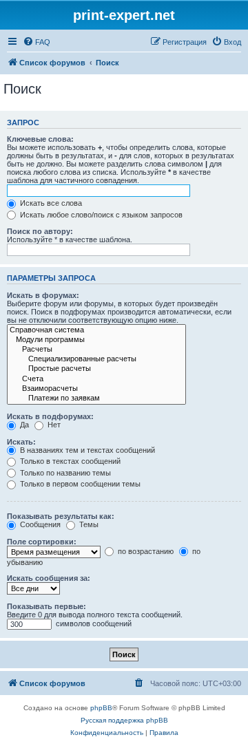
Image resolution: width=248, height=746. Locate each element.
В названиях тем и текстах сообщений (86, 450)
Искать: (21, 442)
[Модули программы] (96, 340)
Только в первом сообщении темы (79, 484)
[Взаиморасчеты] (96, 389)
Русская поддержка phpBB (124, 720)
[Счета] (96, 379)
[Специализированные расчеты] (96, 359)
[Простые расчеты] (96, 369)
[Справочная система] (96, 330)
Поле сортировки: (41, 541)
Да (23, 424)
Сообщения (39, 524)
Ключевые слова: (40, 139)
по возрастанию (145, 551)
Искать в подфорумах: (50, 416)
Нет (53, 424)
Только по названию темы (64, 473)
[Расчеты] (96, 349)
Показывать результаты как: (60, 516)
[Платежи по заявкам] (96, 398)
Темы (88, 524)
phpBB (101, 708)
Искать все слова (50, 203)
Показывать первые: (46, 606)
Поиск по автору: (40, 231)
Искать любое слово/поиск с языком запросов (100, 215)
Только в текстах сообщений (69, 461)
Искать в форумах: (43, 295)
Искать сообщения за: (48, 578)
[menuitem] (36, 42)
